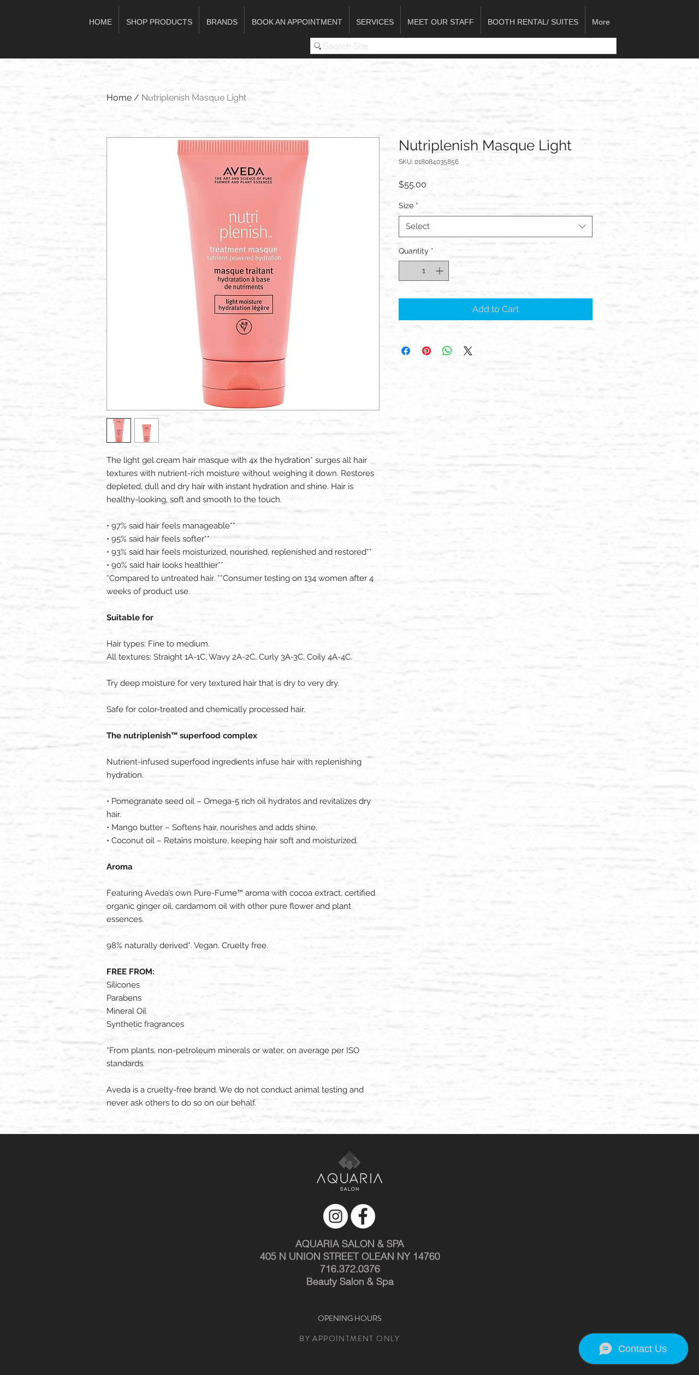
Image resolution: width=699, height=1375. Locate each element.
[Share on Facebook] (405, 350)
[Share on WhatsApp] (447, 350)
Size (408, 205)
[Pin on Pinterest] (426, 350)
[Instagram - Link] (335, 1216)
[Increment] (440, 270)
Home (119, 97)
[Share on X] (468, 350)
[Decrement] (407, 270)
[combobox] (496, 226)
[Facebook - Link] (363, 1216)
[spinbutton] (424, 270)
